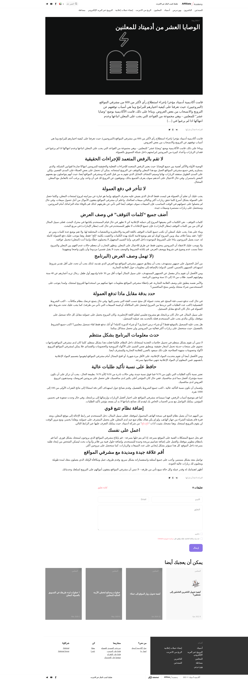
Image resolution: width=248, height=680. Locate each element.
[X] (169, 129)
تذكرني (197, 534)
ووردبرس (177, 10)
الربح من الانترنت (143, 10)
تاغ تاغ (145, 423)
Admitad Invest (63, 651)
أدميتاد (167, 10)
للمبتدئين (199, 10)
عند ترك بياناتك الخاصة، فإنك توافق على (178, 539)
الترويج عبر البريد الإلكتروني (100, 10)
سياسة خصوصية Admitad (166, 539)
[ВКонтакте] (176, 129)
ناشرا (93, 651)
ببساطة (82, 10)
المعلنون (158, 10)
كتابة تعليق (102, 487)
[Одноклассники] (172, 129)
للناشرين (178, 659)
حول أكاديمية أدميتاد (139, 648)
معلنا (93, 648)
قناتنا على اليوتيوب (114, 651)
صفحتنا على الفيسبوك (112, 657)
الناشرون (188, 10)
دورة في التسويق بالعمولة (111, 648)
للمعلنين (199, 659)
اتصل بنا (143, 651)
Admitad (66, 648)
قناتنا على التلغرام (114, 654)
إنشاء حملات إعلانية (124, 10)
